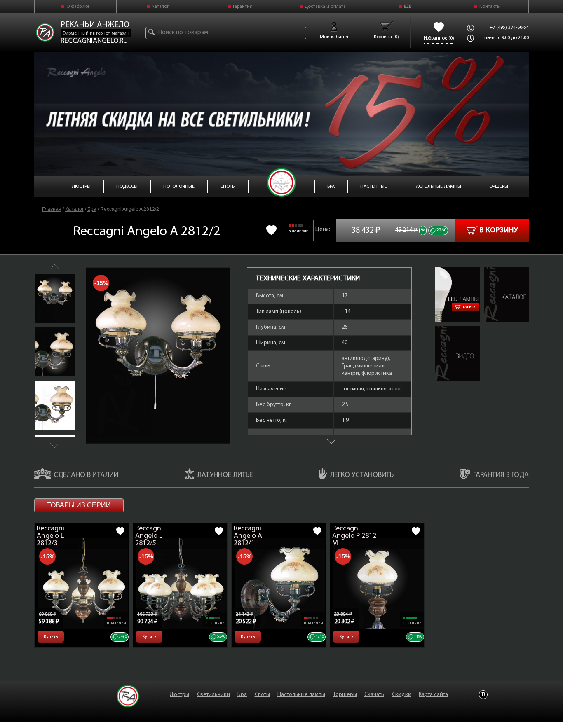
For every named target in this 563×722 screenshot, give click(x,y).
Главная (51, 209)
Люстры (179, 695)
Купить (469, 307)
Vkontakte (483, 694)
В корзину (499, 230)
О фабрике (77, 6)
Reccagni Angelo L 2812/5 (149, 536)
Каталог (160, 6)
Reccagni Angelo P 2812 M (354, 536)
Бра (91, 209)
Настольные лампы (301, 695)
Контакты (489, 6)
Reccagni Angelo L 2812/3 (50, 536)
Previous (54, 267)
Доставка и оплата (325, 6)
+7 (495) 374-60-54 (509, 27)
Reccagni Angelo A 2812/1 (248, 536)
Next (54, 445)
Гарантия (243, 6)
